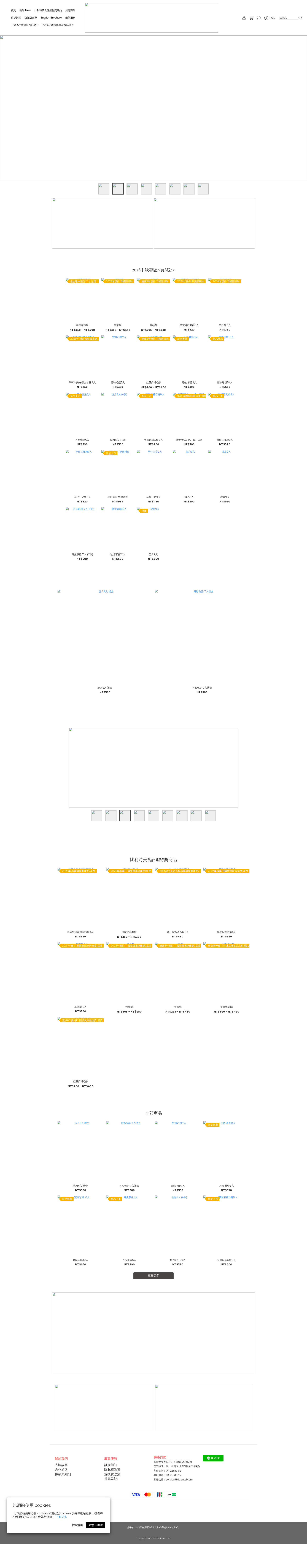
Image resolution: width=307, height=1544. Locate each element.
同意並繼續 (95, 1525)
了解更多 (61, 1517)
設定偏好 (78, 1525)
